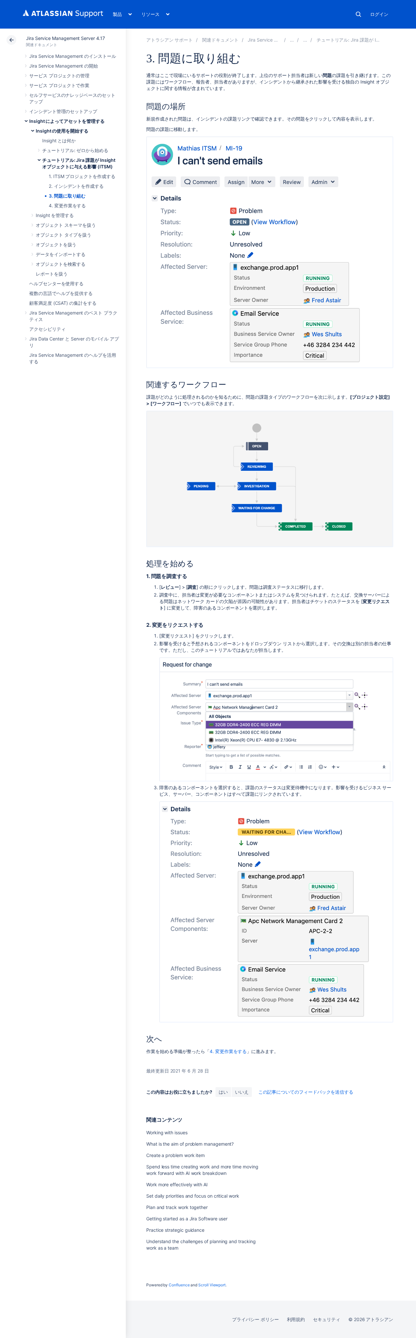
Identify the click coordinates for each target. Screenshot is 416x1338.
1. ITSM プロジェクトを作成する (82, 176)
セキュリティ (326, 1319)
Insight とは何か (59, 140)
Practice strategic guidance (175, 1230)
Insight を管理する (55, 215)
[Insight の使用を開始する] (305, 40)
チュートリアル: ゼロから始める (75, 150)
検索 (358, 14)
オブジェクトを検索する (60, 264)
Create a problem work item (175, 1155)
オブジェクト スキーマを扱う (66, 225)
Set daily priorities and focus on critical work (192, 1196)
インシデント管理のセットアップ (63, 111)
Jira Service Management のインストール (72, 56)
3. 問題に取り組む (67, 196)
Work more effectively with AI (177, 1184)
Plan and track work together (177, 1207)
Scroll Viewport (212, 1284)
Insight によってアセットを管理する (67, 121)
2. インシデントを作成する (76, 186)
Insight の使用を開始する (62, 131)
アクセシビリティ (47, 329)
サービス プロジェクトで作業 (59, 85)
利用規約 (296, 1319)
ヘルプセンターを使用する (56, 283)
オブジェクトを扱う (56, 244)
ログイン (379, 14)
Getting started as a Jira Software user (187, 1218)
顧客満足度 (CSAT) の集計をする (63, 303)
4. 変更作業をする (67, 205)
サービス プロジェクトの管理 (59, 75)
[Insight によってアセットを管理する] (292, 40)
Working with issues (167, 1132)
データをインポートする (60, 254)
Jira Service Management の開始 (63, 66)
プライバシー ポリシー (255, 1319)
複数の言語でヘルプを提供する (61, 293)
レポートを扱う (52, 274)
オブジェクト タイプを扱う (63, 235)
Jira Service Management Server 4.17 (65, 38)
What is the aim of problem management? (190, 1144)
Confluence (179, 1284)
